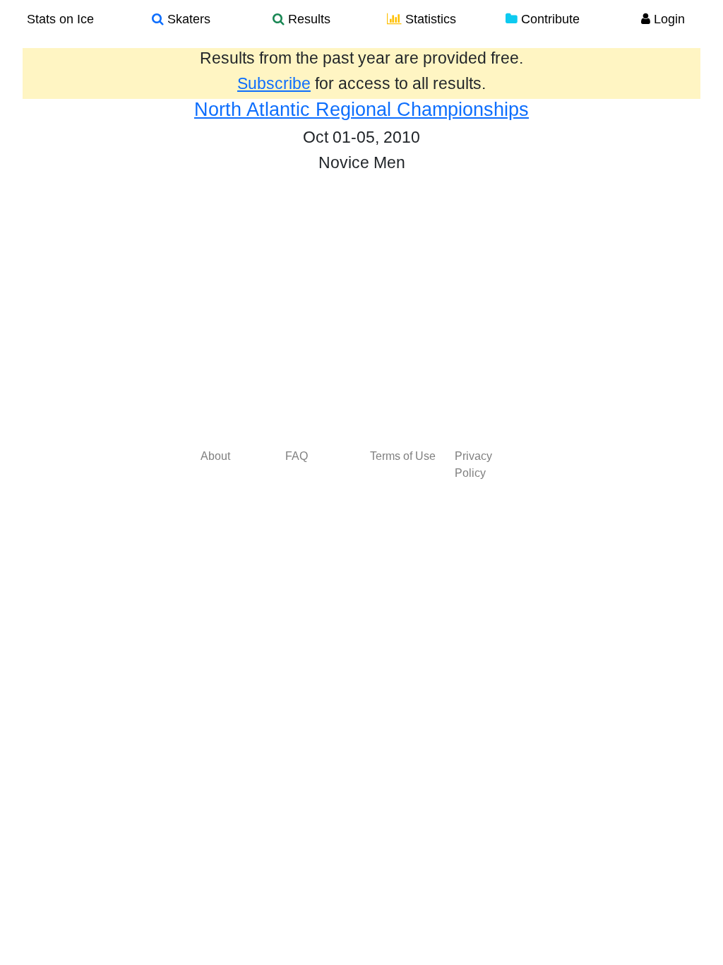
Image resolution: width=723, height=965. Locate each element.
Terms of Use (403, 456)
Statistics (429, 19)
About (215, 456)
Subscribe (274, 83)
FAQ (296, 456)
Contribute (549, 19)
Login (667, 19)
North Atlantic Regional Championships (361, 109)
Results (307, 19)
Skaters (187, 19)
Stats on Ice (60, 19)
